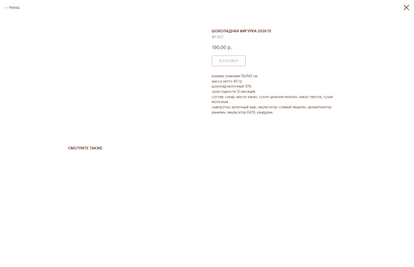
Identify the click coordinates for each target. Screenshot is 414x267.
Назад (14, 7)
